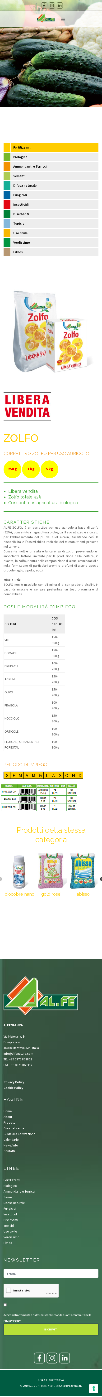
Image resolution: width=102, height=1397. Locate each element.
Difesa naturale (25, 185)
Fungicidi (20, 195)
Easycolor (75, 1385)
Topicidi (19, 223)
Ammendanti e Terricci (30, 166)
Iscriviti (51, 1329)
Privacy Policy (14, 1082)
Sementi (19, 176)
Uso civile (20, 233)
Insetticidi (21, 204)
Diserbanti (21, 214)
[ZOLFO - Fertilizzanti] (51, 330)
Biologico (20, 157)
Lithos (18, 252)
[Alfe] (46, 22)
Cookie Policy (13, 1088)
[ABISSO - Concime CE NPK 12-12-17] (83, 870)
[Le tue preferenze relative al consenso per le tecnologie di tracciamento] (93, 1388)
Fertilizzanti (22, 147)
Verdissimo (21, 242)
